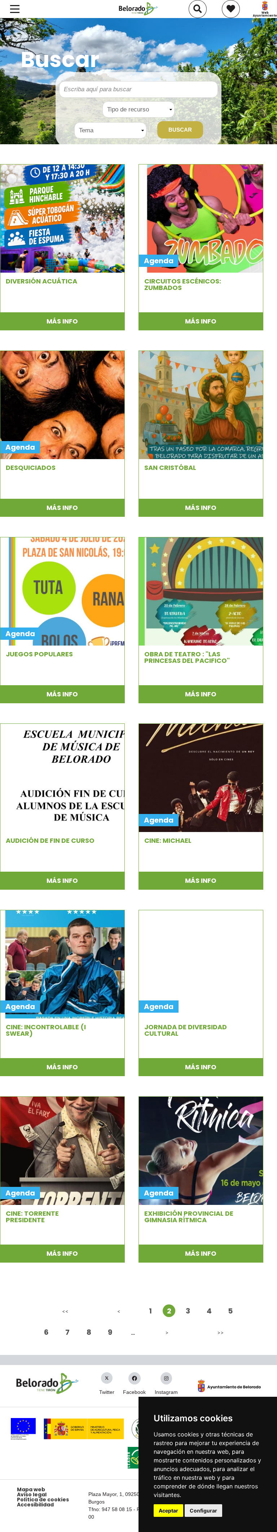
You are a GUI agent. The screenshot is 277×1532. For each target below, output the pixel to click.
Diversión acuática (41, 281)
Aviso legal (32, 1494)
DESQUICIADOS (31, 468)
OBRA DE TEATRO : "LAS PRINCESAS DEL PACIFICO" (187, 657)
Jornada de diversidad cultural (185, 1030)
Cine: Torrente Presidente (32, 1216)
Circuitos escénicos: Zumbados (182, 284)
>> (220, 1332)
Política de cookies (43, 1499)
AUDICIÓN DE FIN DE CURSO (50, 840)
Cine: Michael (168, 840)
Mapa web (31, 1489)
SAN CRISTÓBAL (170, 468)
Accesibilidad (35, 1504)
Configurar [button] (203, 1510)
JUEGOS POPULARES (39, 654)
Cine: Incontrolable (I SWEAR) (46, 1030)
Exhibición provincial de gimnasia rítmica (188, 1216)
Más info (62, 321)
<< (65, 1311)
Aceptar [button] (168, 1510)
